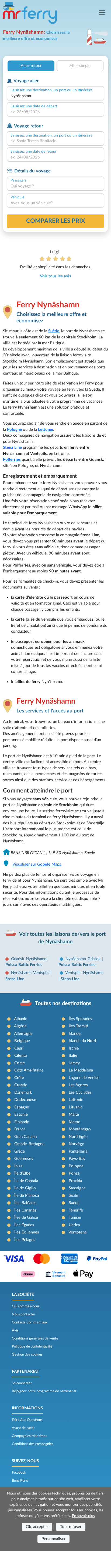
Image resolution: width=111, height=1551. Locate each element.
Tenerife (76, 1210)
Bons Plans (20, 1480)
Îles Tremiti (78, 1026)
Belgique (22, 1041)
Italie (73, 1056)
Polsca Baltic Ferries (23, 965)
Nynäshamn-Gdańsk (83, 959)
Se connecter (22, 1383)
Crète (19, 1078)
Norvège (76, 1144)
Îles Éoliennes (26, 1232)
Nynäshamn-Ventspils (30, 973)
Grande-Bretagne (29, 1144)
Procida (75, 1181)
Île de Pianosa (26, 1196)
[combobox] (55, 96)
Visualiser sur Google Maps (36, 864)
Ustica (74, 1225)
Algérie (20, 1026)
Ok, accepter (37, 1527)
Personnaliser (53, 1539)
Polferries (12, 460)
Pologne (14, 430)
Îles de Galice (26, 1218)
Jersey (74, 1063)
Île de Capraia (26, 1181)
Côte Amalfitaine (29, 1070)
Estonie (21, 1114)
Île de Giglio (25, 1188)
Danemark (23, 1092)
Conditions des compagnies (32, 1444)
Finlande (21, 1122)
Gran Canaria (25, 1137)
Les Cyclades (80, 1092)
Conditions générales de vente (35, 1338)
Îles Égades (24, 1225)
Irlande (75, 1034)
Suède (53, 331)
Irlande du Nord (82, 1041)
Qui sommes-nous (26, 1306)
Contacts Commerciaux (29, 1322)
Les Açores (78, 1085)
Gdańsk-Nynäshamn (29, 959)
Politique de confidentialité (32, 1346)
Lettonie (45, 430)
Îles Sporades (80, 1019)
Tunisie (75, 1218)
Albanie (20, 1019)
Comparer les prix (55, 221)
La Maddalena (81, 1070)
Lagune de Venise (84, 1078)
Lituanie (76, 1107)
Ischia (74, 1048)
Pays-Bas (77, 1159)
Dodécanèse (25, 1100)
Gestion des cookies (27, 1354)
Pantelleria (78, 1151)
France (20, 1129)
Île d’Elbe (22, 1173)
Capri (18, 1048)
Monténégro (80, 1129)
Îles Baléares (25, 1203)
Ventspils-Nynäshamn (84, 973)
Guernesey (23, 1159)
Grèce (19, 1151)
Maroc (74, 1122)
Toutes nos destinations (63, 1003)
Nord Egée (78, 1137)
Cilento (20, 1056)
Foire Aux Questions (27, 1420)
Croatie (20, 1085)
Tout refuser (70, 1527)
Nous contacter (23, 1314)
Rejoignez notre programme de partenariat (44, 1391)
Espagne (21, 1107)
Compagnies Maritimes (29, 1436)
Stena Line (12, 448)
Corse (19, 1063)
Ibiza (18, 1166)
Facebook (19, 1472)
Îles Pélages (24, 1240)
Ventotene (77, 1232)
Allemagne (23, 1034)
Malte (74, 1114)
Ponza (74, 1173)
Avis (15, 1330)
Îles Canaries (25, 1210)
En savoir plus (83, 1516)
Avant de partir (23, 1428)
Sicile (73, 1196)
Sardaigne (77, 1188)
